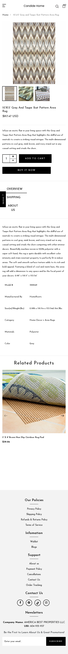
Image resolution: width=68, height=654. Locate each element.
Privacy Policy (34, 509)
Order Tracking (34, 585)
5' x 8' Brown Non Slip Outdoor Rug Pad (23, 437)
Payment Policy (34, 569)
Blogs (34, 547)
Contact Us (34, 580)
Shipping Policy (34, 514)
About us (34, 564)
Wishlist (34, 542)
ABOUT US (13, 208)
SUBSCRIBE (55, 641)
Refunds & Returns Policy (34, 520)
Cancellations (34, 574)
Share (3, 201)
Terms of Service (34, 525)
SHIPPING (13, 197)
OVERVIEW (14, 189)
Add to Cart (35, 158)
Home (5, 15)
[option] (34, 53)
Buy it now (27, 170)
